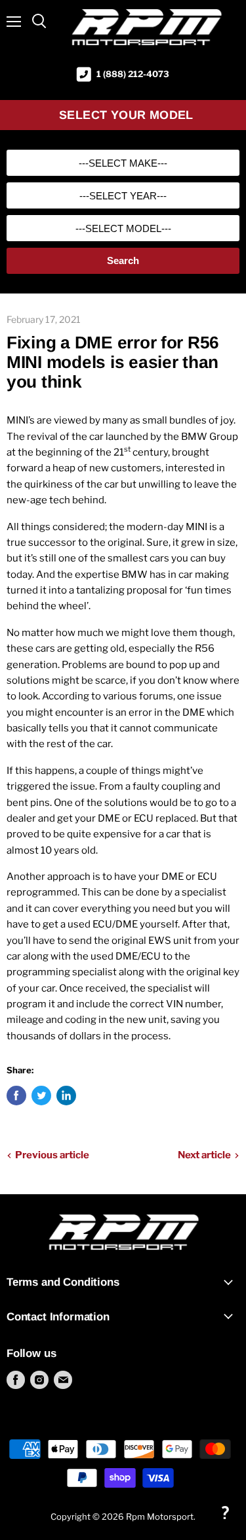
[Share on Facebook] (16, 1095)
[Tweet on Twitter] (41, 1095)
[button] (224, 1512)
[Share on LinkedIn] (66, 1095)
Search (123, 260)
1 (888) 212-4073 (132, 74)
